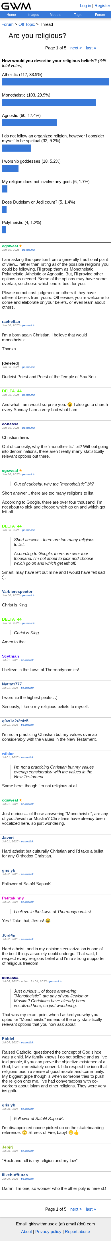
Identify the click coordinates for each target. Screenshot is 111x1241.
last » (91, 47)
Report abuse (77, 1231)
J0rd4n (8, 935)
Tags (77, 15)
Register (102, 5)
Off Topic (26, 24)
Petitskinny (13, 898)
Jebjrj (7, 1147)
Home (11, 15)
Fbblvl (8, 1038)
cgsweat (10, 246)
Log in (85, 5)
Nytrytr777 (12, 684)
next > (76, 47)
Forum (100, 15)
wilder (8, 753)
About (26, 1231)
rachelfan (11, 321)
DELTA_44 (12, 391)
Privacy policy (48, 1231)
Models (55, 15)
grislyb (8, 870)
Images (33, 15)
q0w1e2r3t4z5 (15, 721)
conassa (10, 424)
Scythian (10, 656)
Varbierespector (17, 591)
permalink (28, 249)
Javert (8, 837)
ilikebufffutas (15, 1175)
